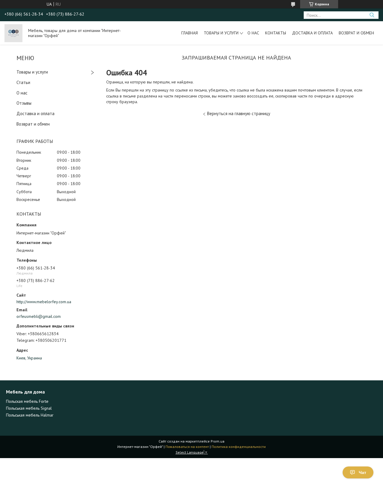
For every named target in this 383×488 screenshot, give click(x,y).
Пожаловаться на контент (187, 446)
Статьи (23, 82)
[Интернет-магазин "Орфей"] (13, 33)
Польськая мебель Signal (29, 408)
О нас (253, 33)
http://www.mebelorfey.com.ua (43, 301)
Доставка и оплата (312, 33)
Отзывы (23, 103)
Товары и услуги (221, 33)
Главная (189, 33)
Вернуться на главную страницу (238, 113)
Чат (362, 472)
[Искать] (372, 15)
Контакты (275, 33)
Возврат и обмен (356, 33)
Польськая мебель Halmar (30, 415)
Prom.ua (217, 441)
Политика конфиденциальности (239, 446)
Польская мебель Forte (27, 401)
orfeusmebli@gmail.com (38, 316)
